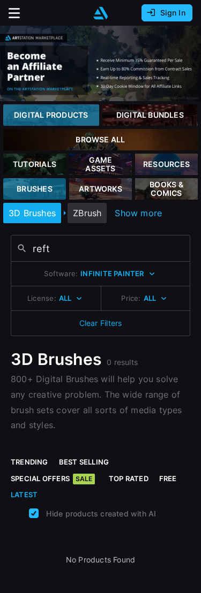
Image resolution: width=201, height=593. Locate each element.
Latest (24, 494)
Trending (29, 462)
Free (168, 478)
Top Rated (128, 478)
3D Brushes (32, 213)
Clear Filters (100, 323)
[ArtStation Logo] (100, 13)
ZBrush (87, 213)
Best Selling (84, 462)
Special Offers (51, 478)
